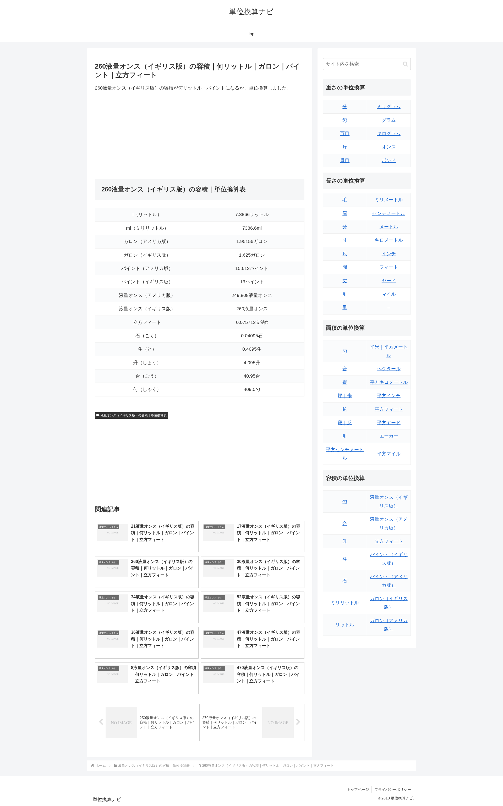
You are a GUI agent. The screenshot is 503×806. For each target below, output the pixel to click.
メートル (388, 226)
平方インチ (389, 395)
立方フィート (389, 541)
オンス (389, 147)
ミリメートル (389, 199)
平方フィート (389, 409)
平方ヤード (389, 422)
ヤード (389, 280)
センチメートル (388, 213)
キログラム (389, 133)
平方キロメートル (389, 382)
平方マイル (389, 453)
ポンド (389, 160)
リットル (344, 624)
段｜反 (345, 422)
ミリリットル (345, 602)
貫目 (344, 160)
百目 (344, 133)
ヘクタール (389, 368)
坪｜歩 (345, 395)
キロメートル (389, 240)
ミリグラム (389, 106)
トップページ (358, 789)
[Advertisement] (147, 135)
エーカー (388, 436)
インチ (389, 253)
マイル (389, 294)
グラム (389, 120)
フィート (388, 267)
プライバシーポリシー (392, 789)
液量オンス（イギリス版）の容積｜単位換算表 (134, 415)
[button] (405, 64)
